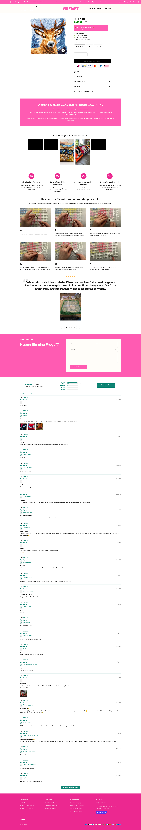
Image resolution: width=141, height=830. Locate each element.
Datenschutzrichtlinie (76, 808)
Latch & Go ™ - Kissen (26, 10)
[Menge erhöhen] (85, 54)
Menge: (76, 51)
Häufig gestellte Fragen (52, 805)
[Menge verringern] (76, 54)
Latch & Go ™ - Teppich (36, 7)
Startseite (23, 7)
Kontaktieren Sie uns (51, 808)
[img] (35, 385)
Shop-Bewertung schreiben (106, 385)
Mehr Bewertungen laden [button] (70, 787)
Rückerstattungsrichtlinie (77, 805)
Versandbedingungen (76, 803)
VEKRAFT (25, 397)
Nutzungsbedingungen (76, 811)
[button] (63, 382)
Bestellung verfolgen (95, 8)
